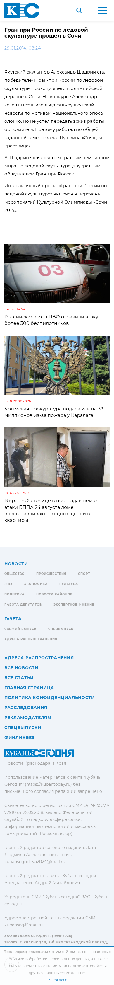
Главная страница (29, 687)
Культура (68, 584)
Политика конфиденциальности (49, 697)
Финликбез (19, 737)
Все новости (21, 667)
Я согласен (59, 980)
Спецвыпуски (23, 727)
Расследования (25, 707)
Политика (14, 594)
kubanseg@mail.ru (23, 925)
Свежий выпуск (20, 629)
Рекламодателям (27, 717)
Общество (14, 574)
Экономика (36, 584)
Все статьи (19, 677)
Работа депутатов (23, 604)
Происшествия (51, 574)
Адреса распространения (30, 639)
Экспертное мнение (73, 604)
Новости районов (54, 594)
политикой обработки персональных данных (47, 959)
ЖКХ (8, 584)
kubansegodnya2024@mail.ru (34, 861)
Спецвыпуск (60, 629)
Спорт (84, 574)
